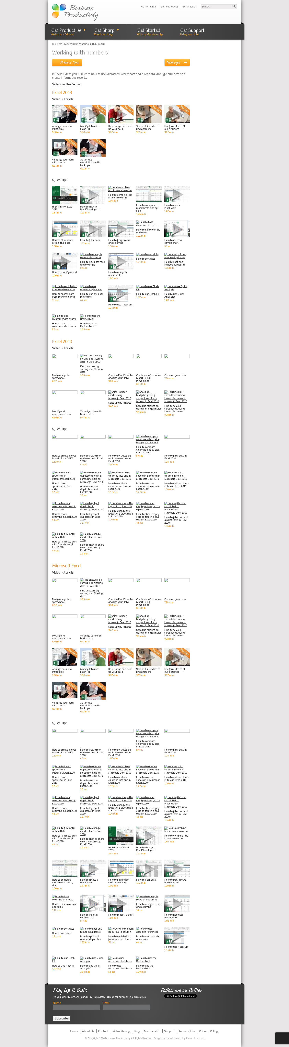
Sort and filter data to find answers (148, 127)
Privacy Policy (208, 1031)
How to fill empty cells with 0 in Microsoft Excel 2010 (64, 544)
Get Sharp (104, 30)
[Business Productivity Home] (75, 12)
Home (74, 1031)
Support (169, 1031)
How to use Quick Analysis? (174, 295)
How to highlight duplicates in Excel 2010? (90, 516)
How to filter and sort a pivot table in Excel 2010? (176, 520)
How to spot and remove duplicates (174, 263)
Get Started (148, 30)
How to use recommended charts (64, 325)
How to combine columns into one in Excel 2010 (119, 486)
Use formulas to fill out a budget (174, 127)
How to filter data (90, 240)
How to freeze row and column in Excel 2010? (91, 458)
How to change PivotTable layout (89, 208)
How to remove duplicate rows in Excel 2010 (89, 489)
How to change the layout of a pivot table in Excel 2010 (120, 513)
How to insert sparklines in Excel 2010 (62, 486)
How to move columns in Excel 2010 (64, 515)
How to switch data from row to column (63, 295)
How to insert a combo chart (173, 241)
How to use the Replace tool (88, 325)
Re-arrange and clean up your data (120, 127)
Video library (121, 1031)
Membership (152, 1031)
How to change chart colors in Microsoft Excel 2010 (92, 547)
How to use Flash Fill (147, 294)
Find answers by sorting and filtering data (91, 369)
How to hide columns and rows (148, 231)
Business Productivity (64, 44)
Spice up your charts (119, 403)
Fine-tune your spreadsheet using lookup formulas (174, 408)
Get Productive (66, 30)
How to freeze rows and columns (119, 241)
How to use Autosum (120, 304)
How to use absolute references (91, 295)
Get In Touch (189, 6)
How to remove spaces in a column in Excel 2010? (148, 486)
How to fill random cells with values (62, 241)
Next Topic (173, 62)
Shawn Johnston (194, 1038)
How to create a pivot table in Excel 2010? (64, 457)
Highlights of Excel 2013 (62, 208)
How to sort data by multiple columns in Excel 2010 (119, 458)
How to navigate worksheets (117, 273)
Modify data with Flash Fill (89, 127)
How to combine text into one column (120, 196)
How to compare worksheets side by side (146, 208)
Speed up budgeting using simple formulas (148, 407)
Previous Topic (69, 62)
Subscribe (61, 1018)
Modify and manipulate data (61, 413)
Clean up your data (175, 375)
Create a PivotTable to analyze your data (120, 376)
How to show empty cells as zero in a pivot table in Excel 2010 (148, 516)
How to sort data (145, 259)
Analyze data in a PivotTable (62, 127)
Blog (137, 1031)
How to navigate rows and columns (92, 263)
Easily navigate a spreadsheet (61, 376)
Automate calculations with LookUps (89, 162)
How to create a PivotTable (173, 206)
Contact (103, 1031)
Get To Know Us (169, 6)
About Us (88, 1031)
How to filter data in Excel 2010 (175, 457)
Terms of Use (187, 1031)
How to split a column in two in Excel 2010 (176, 485)
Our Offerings (148, 6)
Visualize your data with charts (63, 161)
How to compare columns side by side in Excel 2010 (147, 449)
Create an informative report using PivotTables (148, 378)
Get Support (192, 30)
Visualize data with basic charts (90, 413)
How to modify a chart (64, 272)
